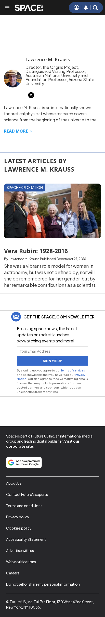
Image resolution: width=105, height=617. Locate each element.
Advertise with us (20, 550)
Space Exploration (25, 187)
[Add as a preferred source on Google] (24, 462)
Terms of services (73, 370)
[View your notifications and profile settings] (85, 8)
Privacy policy (17, 517)
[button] (95, 7)
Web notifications (21, 561)
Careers (12, 573)
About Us (13, 483)
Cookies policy (19, 528)
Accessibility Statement (26, 539)
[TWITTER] (31, 95)
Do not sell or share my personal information (43, 584)
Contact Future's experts (27, 494)
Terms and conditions (24, 505)
